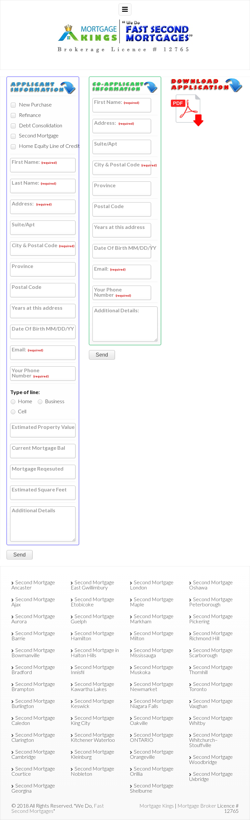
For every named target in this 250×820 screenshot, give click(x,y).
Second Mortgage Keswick (92, 703)
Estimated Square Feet (39, 489)
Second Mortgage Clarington (33, 737)
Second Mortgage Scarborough (211, 652)
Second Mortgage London (152, 584)
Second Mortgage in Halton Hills (95, 652)
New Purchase (35, 104)
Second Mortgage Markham (152, 618)
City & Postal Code (43, 245)
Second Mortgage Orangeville (152, 754)
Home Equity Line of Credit (44, 146)
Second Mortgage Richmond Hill (211, 635)
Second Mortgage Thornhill (211, 669)
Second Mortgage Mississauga (152, 652)
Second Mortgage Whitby (211, 720)
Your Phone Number (30, 373)
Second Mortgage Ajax (33, 601)
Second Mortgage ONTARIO (152, 737)
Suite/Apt (23, 224)
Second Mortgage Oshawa (211, 584)
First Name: (34, 162)
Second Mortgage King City (92, 720)
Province (22, 266)
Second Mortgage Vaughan (211, 703)
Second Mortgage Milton (152, 635)
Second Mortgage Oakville (152, 720)
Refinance (29, 115)
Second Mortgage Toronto (211, 686)
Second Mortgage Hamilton (92, 635)
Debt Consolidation (40, 125)
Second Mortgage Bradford (33, 669)
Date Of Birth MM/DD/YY (43, 329)
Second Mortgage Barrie (33, 635)
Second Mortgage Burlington (33, 703)
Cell (21, 411)
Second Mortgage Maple (152, 601)
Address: (32, 203)
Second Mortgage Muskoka (152, 669)
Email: (27, 349)
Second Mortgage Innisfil (92, 669)
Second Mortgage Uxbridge (211, 776)
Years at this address (37, 308)
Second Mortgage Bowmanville (33, 652)
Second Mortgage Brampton (33, 686)
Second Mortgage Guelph (92, 618)
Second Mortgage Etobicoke (92, 601)
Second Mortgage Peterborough (211, 601)
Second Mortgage (38, 135)
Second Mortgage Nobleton (92, 771)
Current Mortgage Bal (38, 448)
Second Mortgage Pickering (211, 618)
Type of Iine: (25, 392)
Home (24, 401)
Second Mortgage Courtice (33, 771)
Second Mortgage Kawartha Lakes (92, 686)
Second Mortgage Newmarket (152, 686)
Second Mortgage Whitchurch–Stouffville (211, 739)
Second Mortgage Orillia (152, 771)
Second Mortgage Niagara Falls (152, 703)
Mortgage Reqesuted (37, 469)
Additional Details (33, 510)
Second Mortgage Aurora (33, 618)
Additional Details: (116, 310)
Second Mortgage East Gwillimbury (92, 584)
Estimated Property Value (43, 427)
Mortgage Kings (156, 805)
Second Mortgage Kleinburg (92, 754)
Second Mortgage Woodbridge (211, 759)
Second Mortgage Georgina (33, 788)
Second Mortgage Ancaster (33, 584)
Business (54, 401)
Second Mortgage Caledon (33, 720)
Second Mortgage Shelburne (152, 788)
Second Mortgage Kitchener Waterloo (93, 737)
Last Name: (34, 183)
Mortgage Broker (196, 805)
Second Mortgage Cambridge (33, 754)
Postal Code (26, 287)
